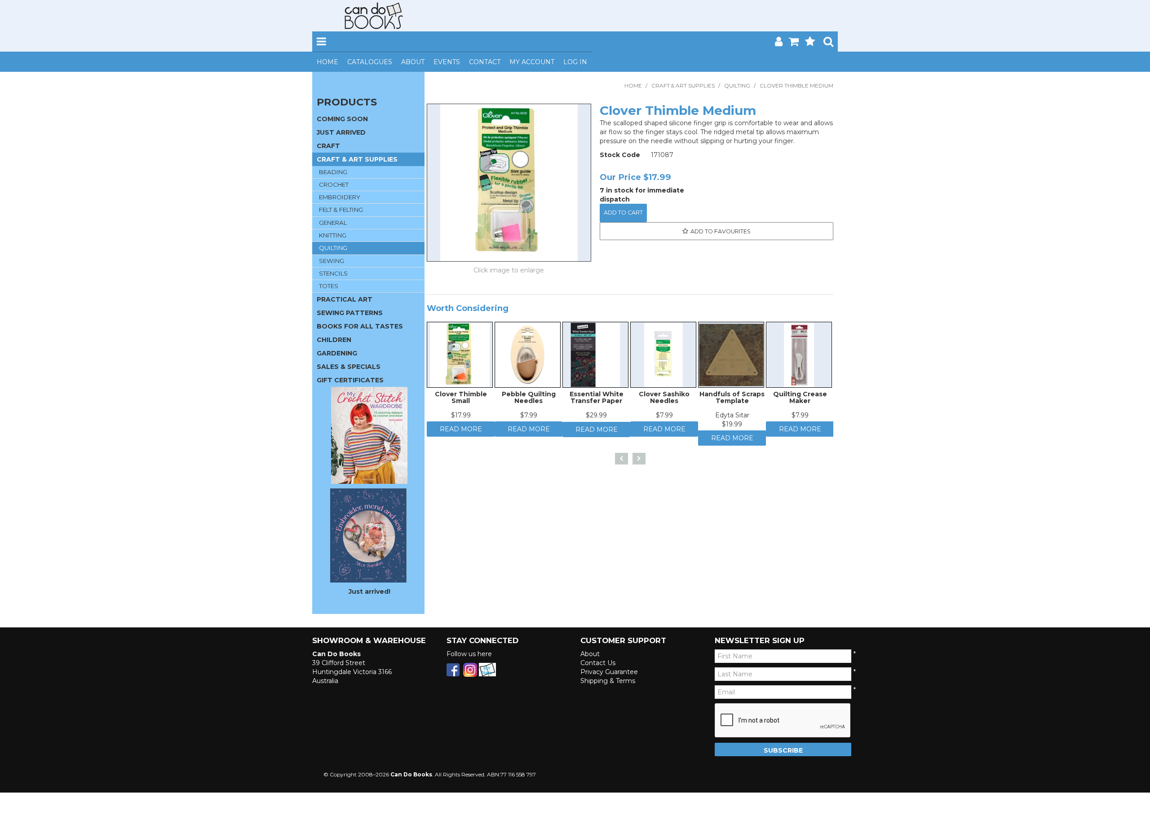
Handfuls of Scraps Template (732, 402)
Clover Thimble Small (461, 402)
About (413, 62)
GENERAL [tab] (333, 222)
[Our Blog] (487, 669)
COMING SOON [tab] (342, 119)
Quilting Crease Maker (800, 402)
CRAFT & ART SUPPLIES (683, 85)
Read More (461, 436)
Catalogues (369, 62)
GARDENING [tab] (337, 353)
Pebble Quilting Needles (529, 402)
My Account (531, 62)
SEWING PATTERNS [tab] (350, 313)
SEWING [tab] (331, 260)
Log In (575, 62)
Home (327, 62)
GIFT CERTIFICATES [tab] (350, 380)
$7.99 (528, 420)
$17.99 (461, 420)
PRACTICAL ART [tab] (344, 299)
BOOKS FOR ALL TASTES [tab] (360, 326)
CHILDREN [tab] (334, 340)
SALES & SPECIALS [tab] (348, 367)
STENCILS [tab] (333, 273)
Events (446, 62)
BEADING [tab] (333, 171)
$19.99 (732, 429)
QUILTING (737, 85)
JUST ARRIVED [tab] (341, 132)
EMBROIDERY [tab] (339, 197)
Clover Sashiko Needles (664, 402)
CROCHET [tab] (334, 184)
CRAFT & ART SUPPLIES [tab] (357, 159)
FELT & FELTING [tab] (341, 209)
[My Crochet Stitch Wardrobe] (369, 435)
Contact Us (597, 663)
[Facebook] (453, 669)
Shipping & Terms (607, 681)
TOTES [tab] (328, 285)
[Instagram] (470, 669)
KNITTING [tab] (332, 235)
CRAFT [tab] (328, 146)
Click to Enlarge (509, 271)
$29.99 (596, 420)
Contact (484, 62)
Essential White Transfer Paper (597, 402)
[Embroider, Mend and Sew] (368, 535)
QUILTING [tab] (333, 247)
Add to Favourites (720, 231)
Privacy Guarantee (609, 672)
